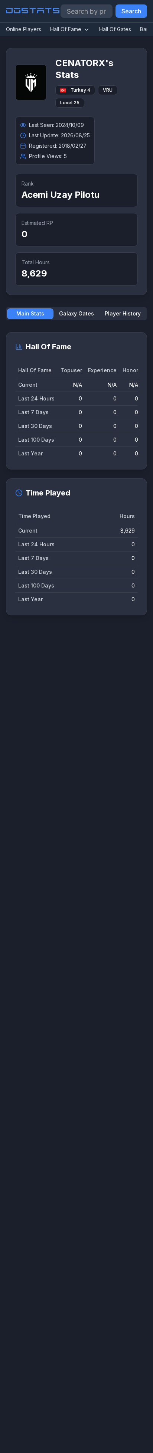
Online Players (23, 29)
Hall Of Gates (115, 29)
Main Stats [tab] (30, 313)
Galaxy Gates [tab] (76, 313)
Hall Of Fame (65, 29)
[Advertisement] (76, 963)
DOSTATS (33, 11)
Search (131, 11)
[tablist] (76, 313)
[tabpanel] (76, 473)
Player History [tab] (123, 313)
